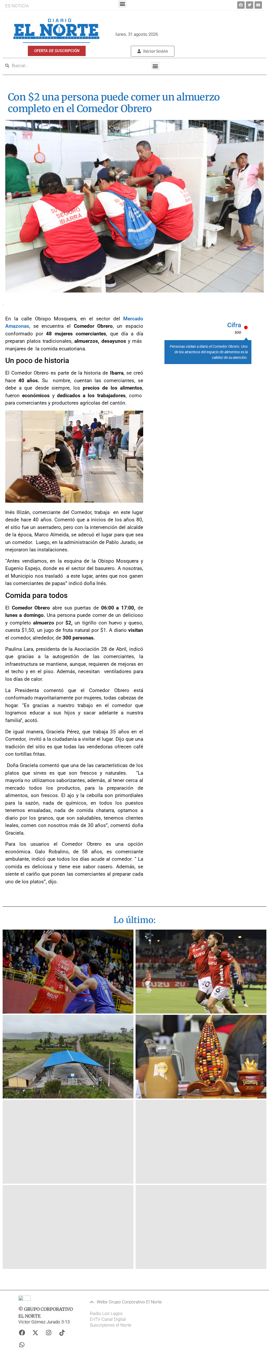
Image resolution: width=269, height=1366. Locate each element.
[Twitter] (249, 5)
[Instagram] (49, 1333)
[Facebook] (241, 5)
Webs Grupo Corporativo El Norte (129, 1301)
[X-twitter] (35, 1333)
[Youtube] (258, 5)
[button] (155, 66)
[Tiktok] (62, 1333)
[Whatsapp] (22, 1345)
